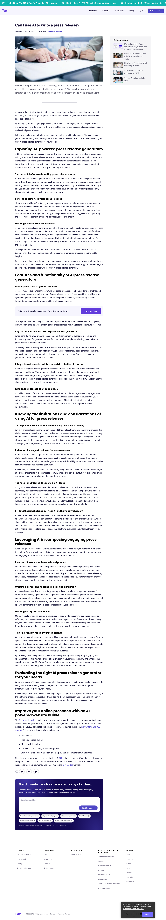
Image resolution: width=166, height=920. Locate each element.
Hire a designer (104, 888)
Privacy (53, 914)
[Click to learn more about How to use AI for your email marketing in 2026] (118, 65)
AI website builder (24, 868)
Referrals (129, 877)
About (127, 855)
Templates (105, 11)
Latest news (130, 859)
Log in (141, 11)
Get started (68, 765)
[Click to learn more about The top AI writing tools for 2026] (118, 80)
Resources (119, 11)
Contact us (129, 882)
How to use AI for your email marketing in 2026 (135, 64)
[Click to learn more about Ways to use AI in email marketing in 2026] (118, 72)
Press (127, 868)
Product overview (23, 855)
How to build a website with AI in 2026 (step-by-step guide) (135, 56)
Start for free (155, 11)
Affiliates (128, 873)
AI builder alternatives (106, 857)
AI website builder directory (109, 884)
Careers (128, 864)
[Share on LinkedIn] (36, 771)
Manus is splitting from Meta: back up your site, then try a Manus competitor (135, 47)
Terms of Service (64, 914)
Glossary (101, 870)
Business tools (104, 875)
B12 (60, 758)
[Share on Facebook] (29, 771)
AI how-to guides (55, 31)
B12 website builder (28, 720)
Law (45, 855)
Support (101, 861)
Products (92, 11)
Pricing (131, 11)
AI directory (102, 879)
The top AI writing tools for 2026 (134, 79)
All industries (49, 868)
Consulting (48, 864)
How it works (22, 859)
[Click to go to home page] (11, 10)
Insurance (48, 859)
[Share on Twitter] (22, 771)
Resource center (104, 866)
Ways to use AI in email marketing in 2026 (133, 71)
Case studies (76, 855)
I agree (148, 914)
